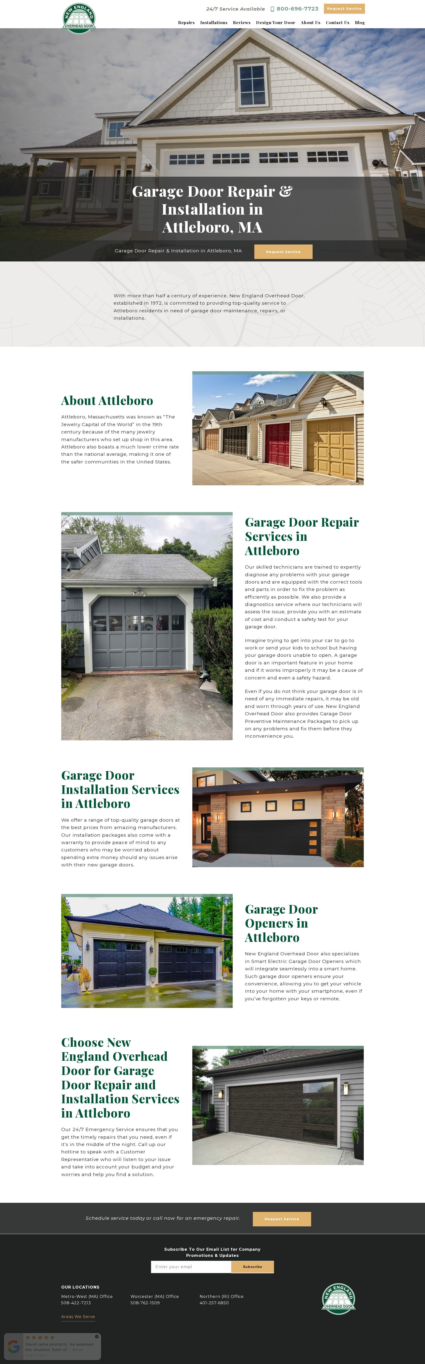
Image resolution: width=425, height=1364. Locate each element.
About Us (310, 22)
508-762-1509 (145, 1303)
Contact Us (337, 22)
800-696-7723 (298, 9)
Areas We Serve (78, 1316)
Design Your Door (275, 22)
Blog (360, 22)
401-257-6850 (214, 1303)
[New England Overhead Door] (79, 18)
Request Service (344, 8)
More (77, 1350)
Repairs (186, 22)
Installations (213, 22)
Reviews (242, 22)
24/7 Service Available (235, 9)
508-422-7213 (76, 1303)
